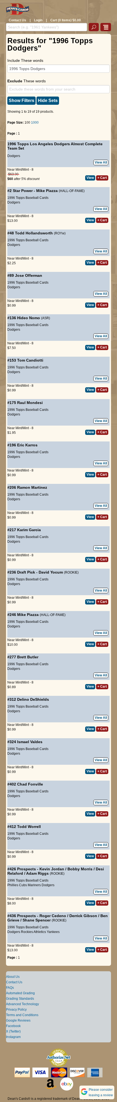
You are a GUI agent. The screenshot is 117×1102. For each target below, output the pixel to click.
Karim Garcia (29, 530)
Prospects (26, 869)
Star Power (23, 190)
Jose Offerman (28, 275)
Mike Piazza (47, 190)
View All (101, 162)
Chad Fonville (30, 784)
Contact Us (17, 20)
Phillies (12, 885)
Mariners (34, 885)
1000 (35, 122)
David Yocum (51, 572)
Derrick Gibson (83, 916)
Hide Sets (48, 100)
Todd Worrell (29, 826)
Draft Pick (26, 572)
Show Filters (21, 100)
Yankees (53, 932)
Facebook (13, 1026)
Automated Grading (20, 993)
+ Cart (102, 178)
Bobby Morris (80, 869)
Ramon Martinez (32, 487)
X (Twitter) (13, 1031)
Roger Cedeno (52, 916)
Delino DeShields (33, 699)
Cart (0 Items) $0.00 (65, 20)
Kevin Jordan (51, 869)
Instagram (13, 1037)
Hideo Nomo (28, 318)
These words (26, 81)
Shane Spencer (37, 920)
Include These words (25, 60)
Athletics (39, 932)
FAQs (10, 988)
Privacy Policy (16, 1009)
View (90, 178)
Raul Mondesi (30, 402)
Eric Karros (27, 445)
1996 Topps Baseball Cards (27, 198)
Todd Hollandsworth (34, 233)
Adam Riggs (37, 873)
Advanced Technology (22, 1004)
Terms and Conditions (22, 1015)
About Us (13, 977)
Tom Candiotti (30, 360)
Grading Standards (20, 999)
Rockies (27, 932)
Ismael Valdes (29, 742)
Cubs (23, 885)
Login (38, 20)
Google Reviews (18, 1020)
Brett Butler (27, 657)
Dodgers (13, 156)
